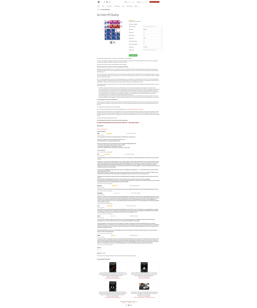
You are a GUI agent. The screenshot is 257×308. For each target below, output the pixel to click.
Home (98, 9)
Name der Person (132, 26)
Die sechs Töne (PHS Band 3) (144, 278)
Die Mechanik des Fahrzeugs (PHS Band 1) (113, 297)
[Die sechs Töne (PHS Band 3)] (144, 272)
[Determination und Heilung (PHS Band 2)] (113, 272)
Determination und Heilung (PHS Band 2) (112, 278)
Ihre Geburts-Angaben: (133, 24)
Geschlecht (131, 29)
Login (134, 302)
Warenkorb (129, 302)
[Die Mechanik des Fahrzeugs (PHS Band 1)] (113, 291)
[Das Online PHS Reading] (113, 30)
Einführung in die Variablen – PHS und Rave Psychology (144, 297)
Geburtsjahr (131, 38)
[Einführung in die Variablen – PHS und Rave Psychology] (144, 291)
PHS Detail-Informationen (102, 129)
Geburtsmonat (131, 35)
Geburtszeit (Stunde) (133, 41)
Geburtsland (131, 47)
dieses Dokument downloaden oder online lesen (134, 109)
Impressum (124, 302)
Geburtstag (131, 32)
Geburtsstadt (131, 50)
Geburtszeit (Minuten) (133, 44)
